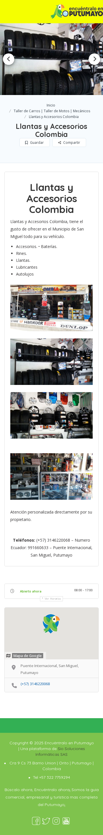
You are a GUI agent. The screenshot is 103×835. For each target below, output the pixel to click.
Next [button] (94, 59)
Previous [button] (8, 59)
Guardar (36, 142)
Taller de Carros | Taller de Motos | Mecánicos (52, 111)
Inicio (51, 105)
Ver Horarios (53, 598)
